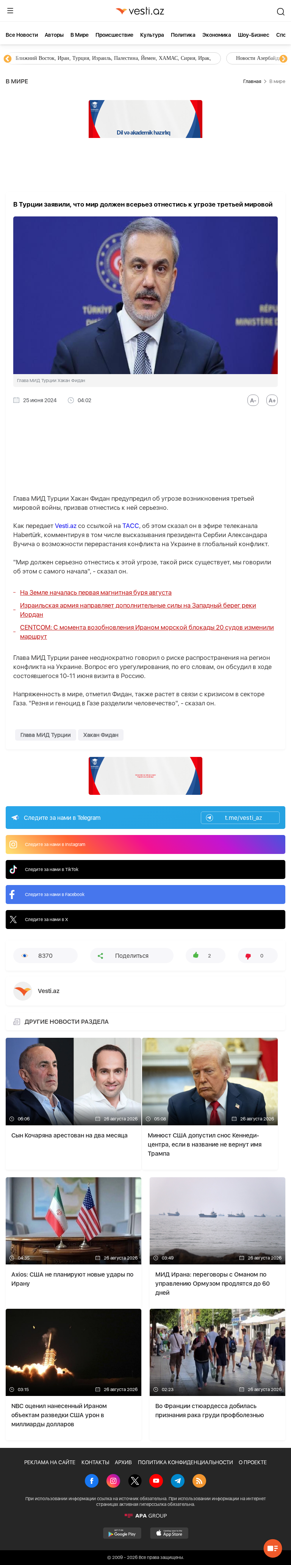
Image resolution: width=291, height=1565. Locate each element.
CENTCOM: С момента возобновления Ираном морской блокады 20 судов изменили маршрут (147, 631)
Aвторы (54, 35)
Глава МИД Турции (45, 735)
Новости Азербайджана (42, 58)
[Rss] (199, 1481)
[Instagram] (113, 1481)
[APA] (145, 1516)
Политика (183, 35)
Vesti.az (66, 525)
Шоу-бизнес (253, 35)
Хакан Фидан (100, 735)
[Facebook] (92, 1481)
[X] (135, 1481)
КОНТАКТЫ (95, 1462)
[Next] (283, 59)
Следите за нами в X (46, 919)
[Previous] (7, 59)
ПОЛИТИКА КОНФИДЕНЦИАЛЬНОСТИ (185, 1462)
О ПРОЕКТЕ (253, 1462)
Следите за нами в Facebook (54, 894)
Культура (152, 35)
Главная (252, 81)
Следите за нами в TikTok (51, 869)
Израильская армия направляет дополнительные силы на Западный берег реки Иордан (138, 610)
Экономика (216, 35)
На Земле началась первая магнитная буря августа (96, 592)
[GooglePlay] (122, 1533)
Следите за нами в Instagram (55, 844)
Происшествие (114, 35)
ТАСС (130, 525)
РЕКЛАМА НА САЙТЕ (49, 1462)
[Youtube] (156, 1481)
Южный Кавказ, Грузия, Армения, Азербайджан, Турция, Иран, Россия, (177, 58)
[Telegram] (178, 1481)
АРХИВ (123, 1462)
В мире (79, 35)
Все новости (22, 35)
